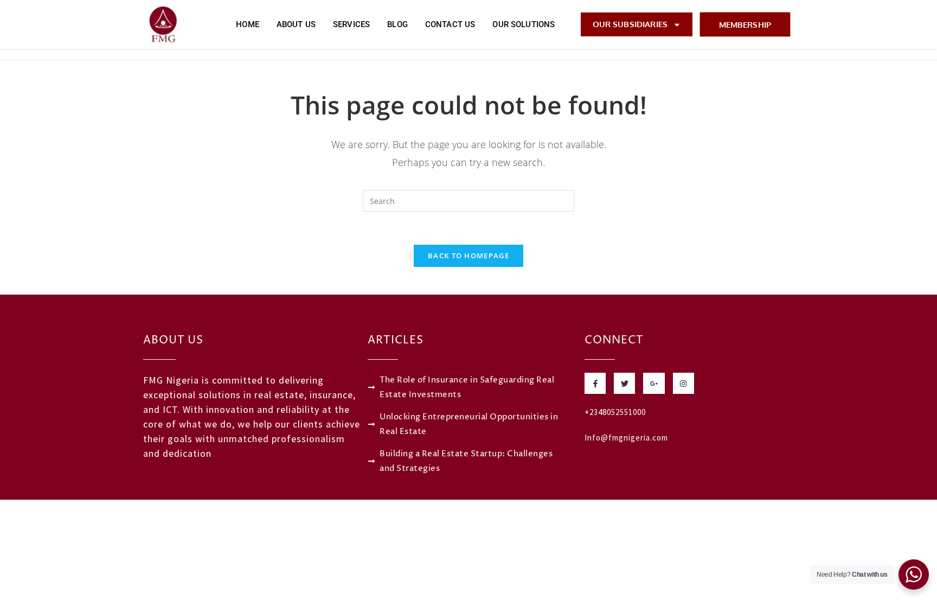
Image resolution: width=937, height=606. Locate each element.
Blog (397, 24)
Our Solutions (523, 24)
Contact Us (450, 24)
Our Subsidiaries (630, 24)
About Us (296, 24)
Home (247, 24)
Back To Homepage (468, 255)
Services (351, 24)
